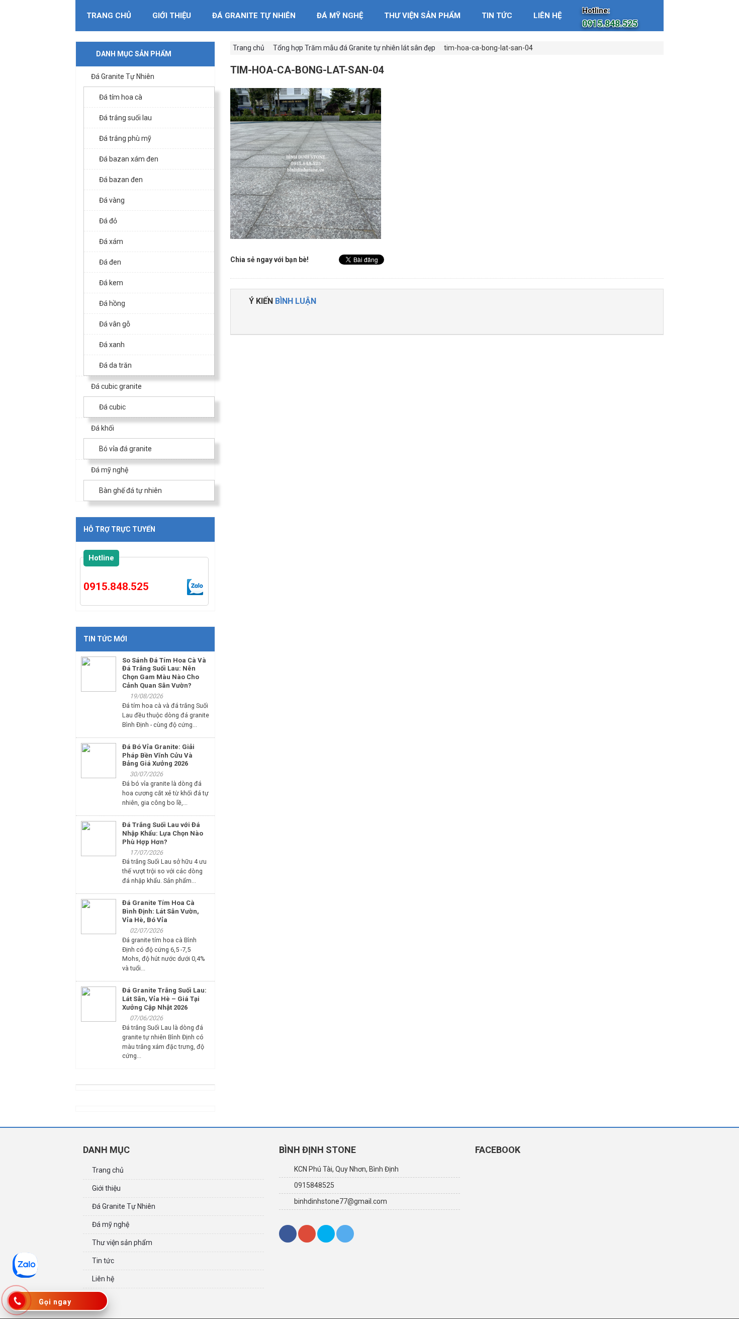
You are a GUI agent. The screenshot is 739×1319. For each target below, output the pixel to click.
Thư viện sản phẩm (422, 15)
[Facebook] (288, 1234)
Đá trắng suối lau (125, 118)
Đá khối (102, 428)
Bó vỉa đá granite (125, 449)
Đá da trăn (115, 365)
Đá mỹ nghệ (340, 15)
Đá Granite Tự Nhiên (254, 15)
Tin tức (497, 15)
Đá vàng (112, 200)
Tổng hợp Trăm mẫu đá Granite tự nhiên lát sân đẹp (354, 48)
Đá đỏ (108, 221)
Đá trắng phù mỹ (125, 138)
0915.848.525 (116, 587)
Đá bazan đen (121, 180)
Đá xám (111, 241)
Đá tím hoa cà (120, 97)
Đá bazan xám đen (128, 159)
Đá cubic (112, 407)
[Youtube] (345, 1234)
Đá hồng (112, 303)
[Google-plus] (307, 1234)
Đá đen (110, 262)
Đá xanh (112, 345)
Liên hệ (547, 15)
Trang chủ (108, 15)
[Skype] (326, 1234)
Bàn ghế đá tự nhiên (130, 490)
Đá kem (111, 283)
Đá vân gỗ (114, 324)
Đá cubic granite (116, 386)
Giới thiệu (171, 15)
